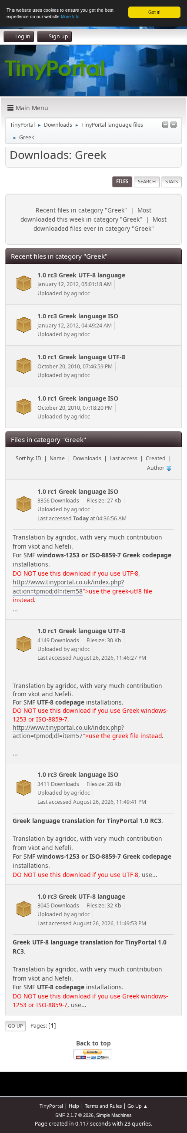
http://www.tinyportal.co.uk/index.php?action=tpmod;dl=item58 (68, 586)
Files (122, 181)
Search (147, 181)
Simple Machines (114, 1115)
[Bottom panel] (173, 125)
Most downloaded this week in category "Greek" (85, 214)
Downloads (87, 458)
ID (38, 458)
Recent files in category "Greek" (81, 210)
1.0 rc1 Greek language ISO (77, 398)
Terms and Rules (103, 1106)
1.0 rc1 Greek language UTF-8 (81, 357)
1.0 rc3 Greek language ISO (77, 316)
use (147, 874)
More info (70, 16)
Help (74, 1106)
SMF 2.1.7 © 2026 (74, 1115)
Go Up (15, 1025)
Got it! (154, 12)
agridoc (80, 293)
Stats (171, 181)
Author (156, 468)
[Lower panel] (165, 125)
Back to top (93, 1043)
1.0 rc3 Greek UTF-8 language (81, 275)
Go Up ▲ (137, 1106)
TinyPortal (51, 1106)
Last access (123, 458)
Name (57, 458)
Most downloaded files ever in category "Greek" (100, 224)
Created (156, 458)
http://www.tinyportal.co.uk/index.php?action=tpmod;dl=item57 (68, 731)
